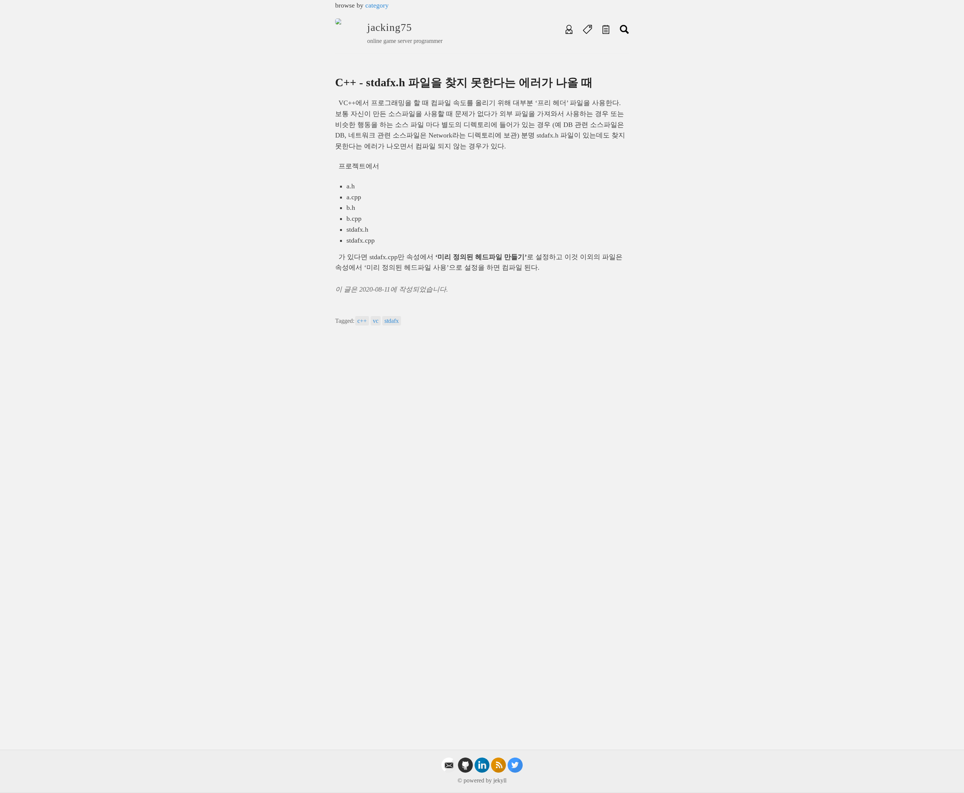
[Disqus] (482, 437)
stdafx (391, 321)
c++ (362, 321)
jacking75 (389, 27)
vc (375, 321)
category (377, 5)
